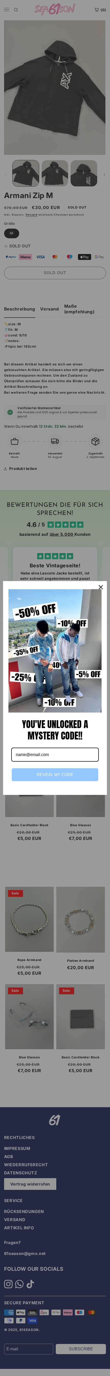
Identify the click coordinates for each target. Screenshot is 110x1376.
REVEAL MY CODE (55, 775)
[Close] (101, 587)
